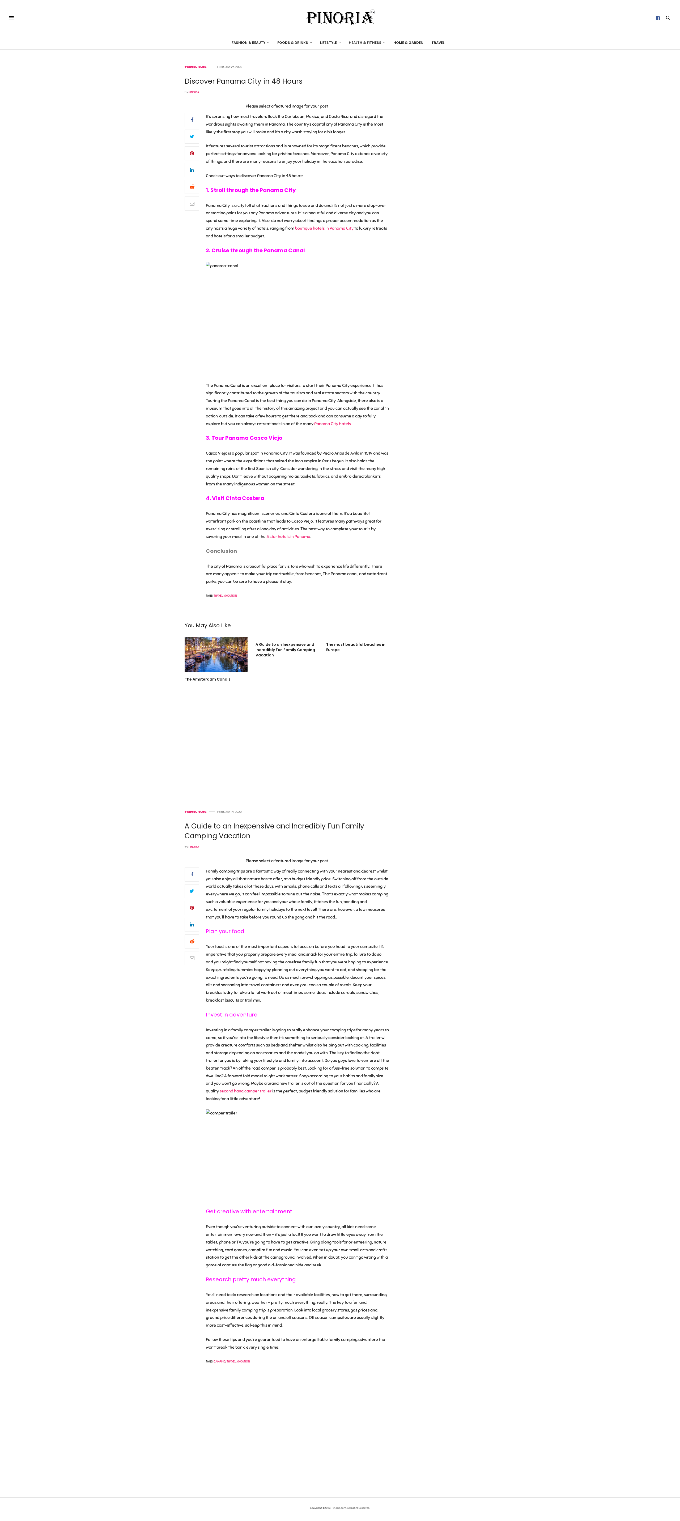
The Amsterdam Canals (208, 679)
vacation (230, 595)
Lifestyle (328, 42)
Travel (437, 42)
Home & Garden (408, 42)
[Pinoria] (340, 18)
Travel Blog (195, 67)
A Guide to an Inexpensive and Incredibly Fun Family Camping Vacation (285, 650)
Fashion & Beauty (248, 42)
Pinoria (194, 92)
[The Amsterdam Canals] (216, 654)
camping (220, 1361)
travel (218, 595)
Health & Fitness (365, 42)
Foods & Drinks (292, 42)
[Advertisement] (450, 145)
